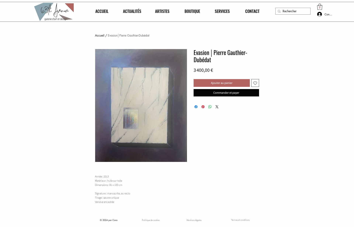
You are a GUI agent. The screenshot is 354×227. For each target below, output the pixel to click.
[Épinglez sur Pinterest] (203, 107)
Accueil (99, 35)
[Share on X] (217, 107)
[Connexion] (316, 14)
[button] (319, 7)
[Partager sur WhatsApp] (210, 107)
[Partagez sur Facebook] (196, 107)
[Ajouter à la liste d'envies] (255, 83)
